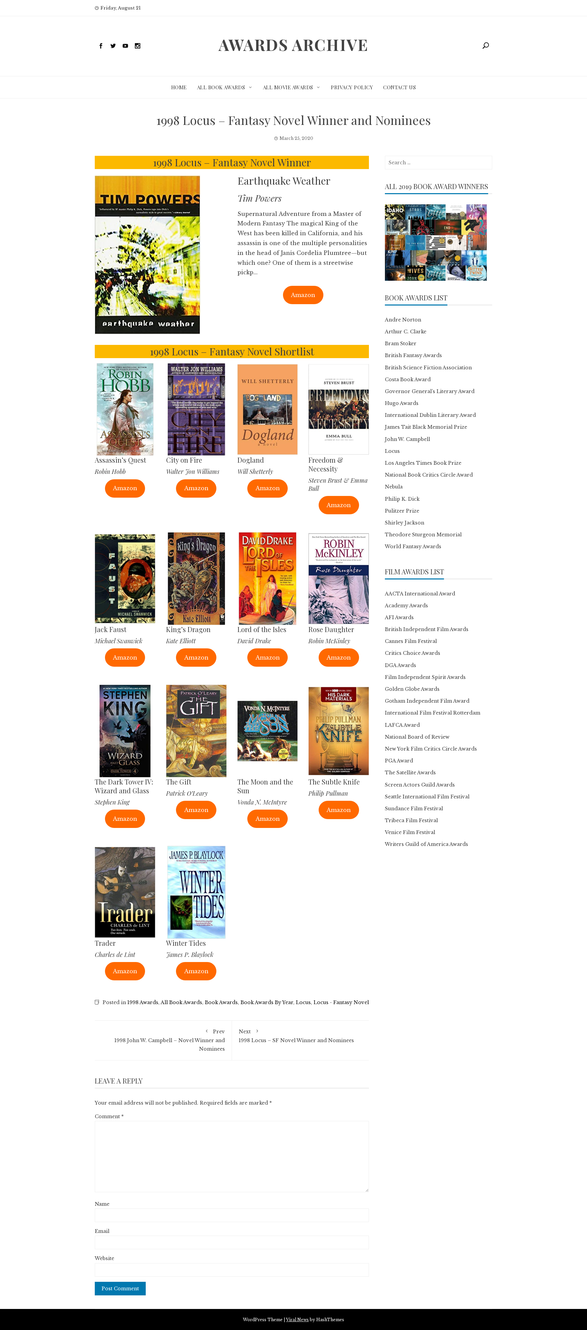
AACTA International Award (420, 594)
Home (179, 87)
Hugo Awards (402, 403)
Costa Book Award (408, 379)
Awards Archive (293, 44)
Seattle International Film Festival (427, 797)
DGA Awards (400, 665)
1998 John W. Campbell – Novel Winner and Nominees (169, 1040)
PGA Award (399, 761)
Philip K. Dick (402, 499)
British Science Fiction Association (428, 368)
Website (104, 1258)
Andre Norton (403, 320)
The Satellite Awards (410, 773)
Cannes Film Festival (411, 641)
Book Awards (221, 1002)
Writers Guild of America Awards (426, 844)
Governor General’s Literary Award (430, 391)
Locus (303, 1002)
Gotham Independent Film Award (427, 701)
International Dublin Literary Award (430, 415)
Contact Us (399, 87)
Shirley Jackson (404, 523)
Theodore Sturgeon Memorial (423, 535)
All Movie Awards (288, 87)
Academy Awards (406, 606)
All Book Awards (221, 87)
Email (102, 1231)
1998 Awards (142, 1002)
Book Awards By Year (267, 1002)
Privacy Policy (352, 87)
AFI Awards (399, 617)
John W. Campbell (407, 439)
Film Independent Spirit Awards (425, 677)
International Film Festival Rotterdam (432, 713)
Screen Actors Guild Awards (420, 785)
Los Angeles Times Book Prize (423, 463)
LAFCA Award (402, 725)
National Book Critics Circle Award (429, 475)
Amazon (303, 295)
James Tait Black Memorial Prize (426, 427)
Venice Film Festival (410, 832)
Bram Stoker (400, 343)
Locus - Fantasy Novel (341, 1002)
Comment (109, 1116)
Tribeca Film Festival (411, 820)
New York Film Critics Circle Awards (431, 749)
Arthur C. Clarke (405, 332)
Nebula (394, 487)
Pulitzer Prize (402, 511)
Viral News (297, 1319)
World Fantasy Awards (413, 546)
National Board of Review (417, 737)
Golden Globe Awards (412, 689)
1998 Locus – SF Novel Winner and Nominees (296, 1036)
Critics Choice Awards (412, 653)
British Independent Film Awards (426, 629)
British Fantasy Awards (413, 355)
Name (102, 1204)
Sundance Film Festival (414, 809)
